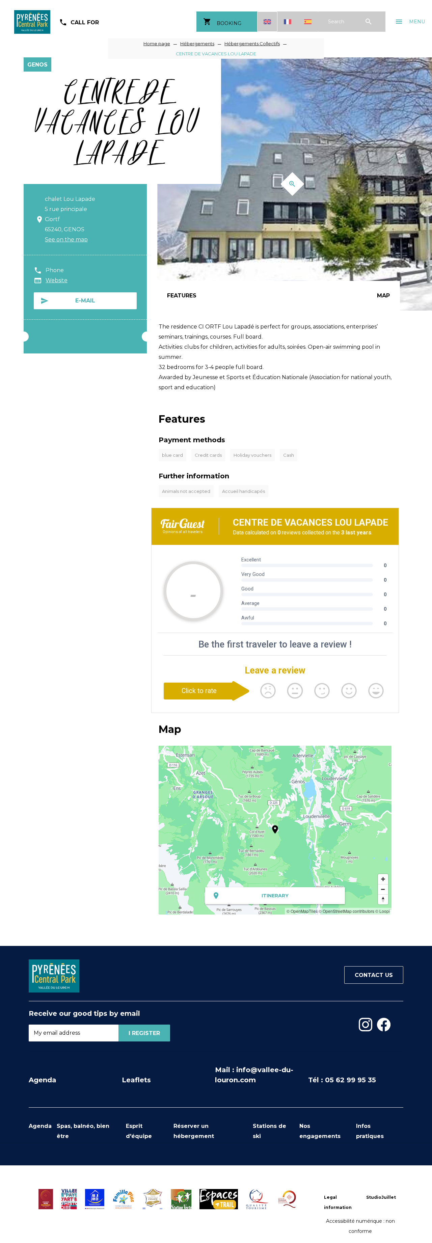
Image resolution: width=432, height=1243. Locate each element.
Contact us (374, 975)
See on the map (66, 239)
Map (383, 295)
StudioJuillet (381, 1197)
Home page (156, 43)
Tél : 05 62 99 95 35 (342, 1080)
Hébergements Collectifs (252, 43)
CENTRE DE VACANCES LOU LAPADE (216, 53)
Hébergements (197, 43)
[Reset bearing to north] (383, 899)
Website (57, 280)
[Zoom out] (383, 889)
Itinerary (275, 896)
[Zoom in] (383, 879)
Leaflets (136, 1080)
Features (181, 295)
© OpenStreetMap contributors (346, 911)
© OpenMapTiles (302, 911)
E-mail (85, 300)
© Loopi (382, 911)
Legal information (338, 1202)
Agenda (42, 1080)
